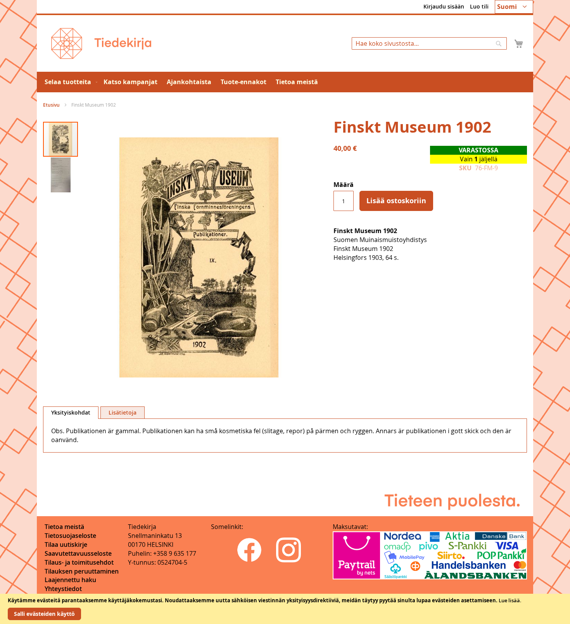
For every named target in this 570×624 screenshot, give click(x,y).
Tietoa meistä (64, 526)
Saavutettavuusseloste (78, 553)
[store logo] (101, 43)
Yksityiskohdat (70, 412)
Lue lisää (509, 600)
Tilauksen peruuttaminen (82, 571)
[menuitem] (69, 82)
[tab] (70, 412)
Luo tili (479, 6)
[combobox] (429, 43)
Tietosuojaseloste (70, 535)
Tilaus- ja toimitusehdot (79, 562)
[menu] (285, 82)
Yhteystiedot (63, 588)
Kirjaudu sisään (443, 6)
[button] (514, 6)
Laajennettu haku (70, 580)
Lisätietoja (122, 412)
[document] (285, 609)
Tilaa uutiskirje (66, 544)
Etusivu (51, 105)
